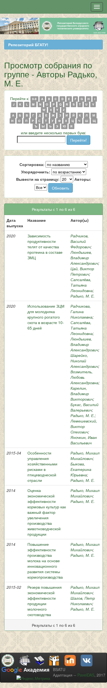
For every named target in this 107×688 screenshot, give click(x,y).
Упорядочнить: (35, 171)
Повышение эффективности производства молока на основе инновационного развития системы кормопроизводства (45, 560)
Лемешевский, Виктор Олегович (84, 426)
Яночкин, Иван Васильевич (84, 440)
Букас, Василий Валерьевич (84, 407)
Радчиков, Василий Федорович (81, 241)
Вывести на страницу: (38, 179)
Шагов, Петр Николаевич (83, 600)
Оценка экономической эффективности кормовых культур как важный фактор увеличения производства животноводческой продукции (46, 512)
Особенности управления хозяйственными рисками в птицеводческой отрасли (42, 466)
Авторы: (82, 179)
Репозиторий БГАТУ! (28, 44)
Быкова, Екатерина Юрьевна (81, 469)
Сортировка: (31, 164)
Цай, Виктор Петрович (82, 271)
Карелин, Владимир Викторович (82, 393)
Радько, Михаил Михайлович (85, 455)
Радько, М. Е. (83, 296)
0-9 (34, 99)
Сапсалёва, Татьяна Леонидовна (82, 285)
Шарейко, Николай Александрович (84, 360)
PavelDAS (85, 675)
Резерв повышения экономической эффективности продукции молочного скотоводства (44, 600)
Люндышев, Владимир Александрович (84, 257)
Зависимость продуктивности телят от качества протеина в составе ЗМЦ (45, 246)
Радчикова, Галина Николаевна (81, 311)
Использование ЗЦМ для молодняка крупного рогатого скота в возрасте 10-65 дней (45, 317)
